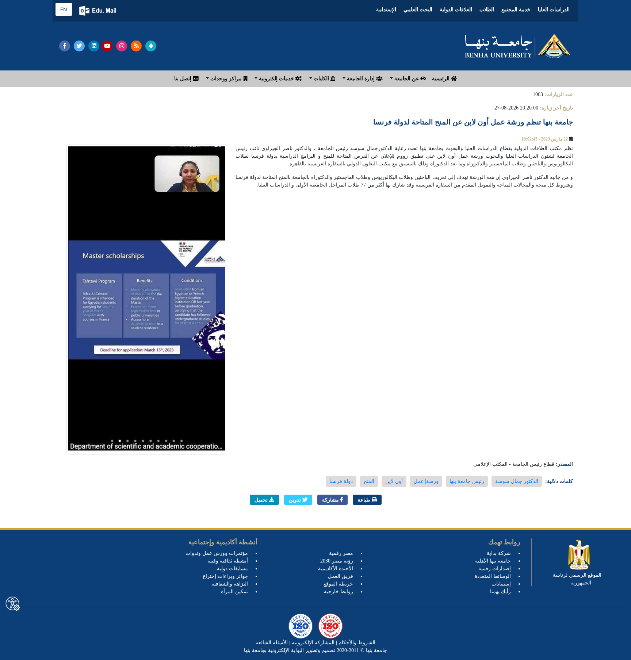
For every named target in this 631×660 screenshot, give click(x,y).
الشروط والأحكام (356, 642)
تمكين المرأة (234, 591)
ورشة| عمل (426, 481)
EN (63, 9)
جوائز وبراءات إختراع (225, 576)
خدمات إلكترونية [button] (276, 78)
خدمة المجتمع (516, 9)
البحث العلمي (418, 9)
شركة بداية (499, 553)
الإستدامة (386, 9)
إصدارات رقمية (494, 568)
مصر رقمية (341, 553)
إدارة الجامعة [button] (360, 78)
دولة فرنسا (341, 481)
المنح (369, 481)
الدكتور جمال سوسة (516, 481)
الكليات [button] (321, 78)
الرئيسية (441, 78)
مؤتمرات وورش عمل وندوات (217, 553)
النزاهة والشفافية (229, 584)
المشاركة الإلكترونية (312, 642)
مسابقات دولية (232, 568)
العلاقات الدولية (456, 9)
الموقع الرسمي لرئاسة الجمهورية (577, 579)
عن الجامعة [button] (406, 78)
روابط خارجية (338, 591)
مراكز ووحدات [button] (226, 78)
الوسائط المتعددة (493, 576)
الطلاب (486, 9)
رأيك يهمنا (500, 591)
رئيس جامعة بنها (467, 481)
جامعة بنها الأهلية (493, 561)
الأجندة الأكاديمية (335, 568)
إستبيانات (501, 584)
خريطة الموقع (338, 584)
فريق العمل (340, 576)
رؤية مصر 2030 (336, 561)
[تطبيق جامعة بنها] (150, 46)
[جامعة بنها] (518, 46)
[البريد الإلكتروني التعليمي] (98, 11)
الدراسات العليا (554, 9)
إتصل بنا (183, 78)
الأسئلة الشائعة (272, 642)
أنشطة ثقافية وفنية (227, 561)
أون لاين (394, 481)
